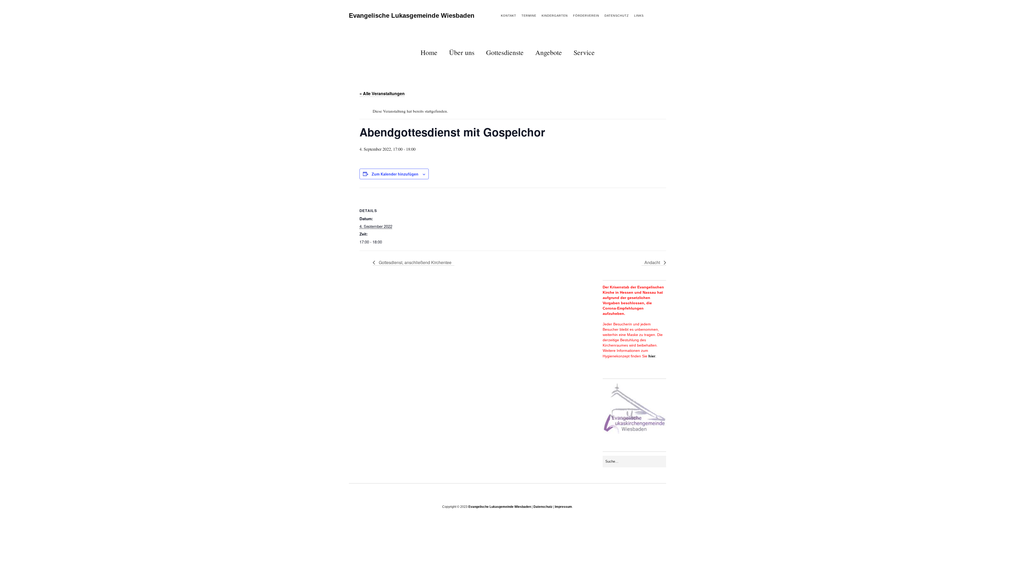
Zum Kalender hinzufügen (395, 174)
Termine (529, 15)
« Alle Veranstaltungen (382, 93)
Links (639, 15)
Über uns (461, 52)
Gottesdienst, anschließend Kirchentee (414, 262)
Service (584, 52)
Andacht (652, 262)
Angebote (548, 52)
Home (429, 52)
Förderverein (586, 15)
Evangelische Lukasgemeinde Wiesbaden (411, 15)
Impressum (563, 507)
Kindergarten (555, 15)
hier (651, 356)
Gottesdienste (505, 52)
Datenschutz (617, 15)
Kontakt (508, 15)
